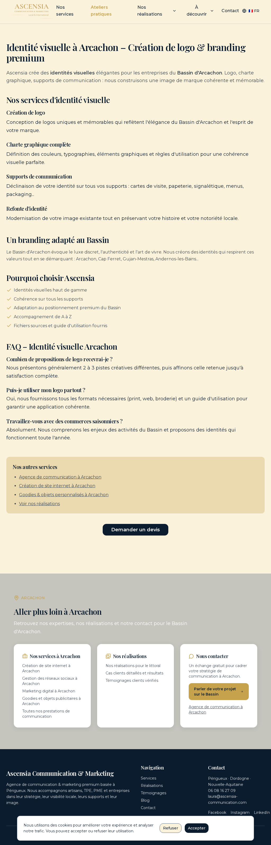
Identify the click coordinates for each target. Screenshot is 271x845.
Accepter (196, 828)
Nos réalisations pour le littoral (133, 665)
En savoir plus (224, 826)
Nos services (65, 11)
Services (148, 778)
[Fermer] (247, 822)
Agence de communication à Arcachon (60, 477)
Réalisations (152, 785)
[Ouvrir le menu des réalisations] (174, 11)
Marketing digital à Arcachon (48, 691)
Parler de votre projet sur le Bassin (215, 692)
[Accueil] (32, 10)
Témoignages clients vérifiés (132, 680)
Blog (145, 800)
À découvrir (197, 11)
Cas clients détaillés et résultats (134, 673)
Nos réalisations (149, 11)
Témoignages (153, 793)
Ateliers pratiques (101, 11)
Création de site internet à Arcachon (57, 485)
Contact (230, 10)
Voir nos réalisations (39, 503)
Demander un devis (135, 530)
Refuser (170, 828)
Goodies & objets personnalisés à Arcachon (64, 494)
